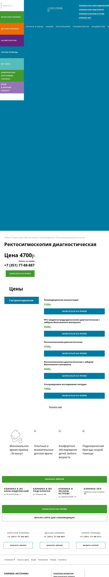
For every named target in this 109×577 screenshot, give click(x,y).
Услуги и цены (34, 26)
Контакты (62, 559)
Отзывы (53, 559)
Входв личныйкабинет (6, 87)
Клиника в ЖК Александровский (16, 489)
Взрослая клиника (11, 17)
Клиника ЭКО (93, 488)
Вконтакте (2, 96)
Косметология (9, 40)
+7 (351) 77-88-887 (19, 265)
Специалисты (81, 26)
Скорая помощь (9, 52)
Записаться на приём (20, 273)
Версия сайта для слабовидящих (54, 517)
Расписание (63, 26)
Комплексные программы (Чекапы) (8, 75)
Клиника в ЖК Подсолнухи (42, 489)
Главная (7, 237)
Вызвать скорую (91, 545)
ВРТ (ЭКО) (5, 64)
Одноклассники (13, 96)
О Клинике (8, 559)
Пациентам (98, 26)
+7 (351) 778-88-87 (55, 9)
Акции (49, 26)
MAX (8, 96)
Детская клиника (10, 29)
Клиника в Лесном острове (65, 491)
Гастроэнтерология (47, 237)
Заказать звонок (54, 479)
